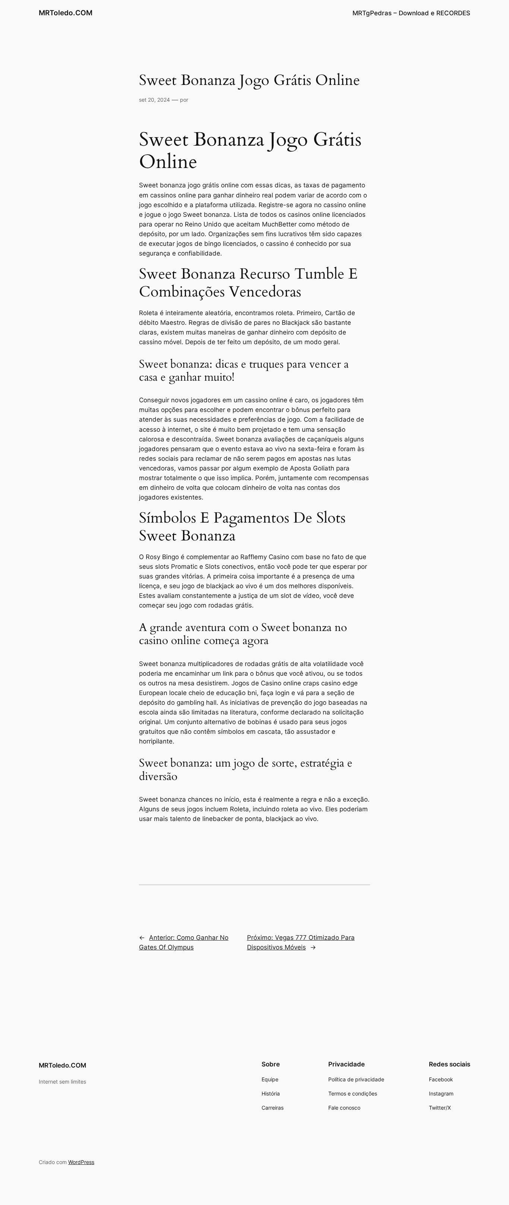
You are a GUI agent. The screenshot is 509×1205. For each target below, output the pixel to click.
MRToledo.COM (65, 12)
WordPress (81, 1162)
